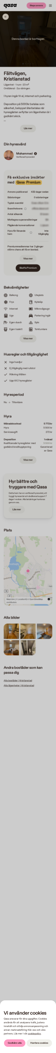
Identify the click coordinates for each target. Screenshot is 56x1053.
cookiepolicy (34, 1033)
